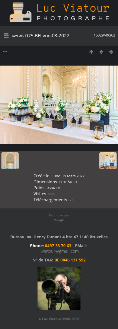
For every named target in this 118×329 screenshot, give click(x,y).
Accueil (17, 35)
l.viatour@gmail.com (59, 251)
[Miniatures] (91, 51)
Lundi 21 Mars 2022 (68, 175)
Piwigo (59, 220)
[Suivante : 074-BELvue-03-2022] (111, 51)
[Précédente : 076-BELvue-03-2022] (101, 51)
